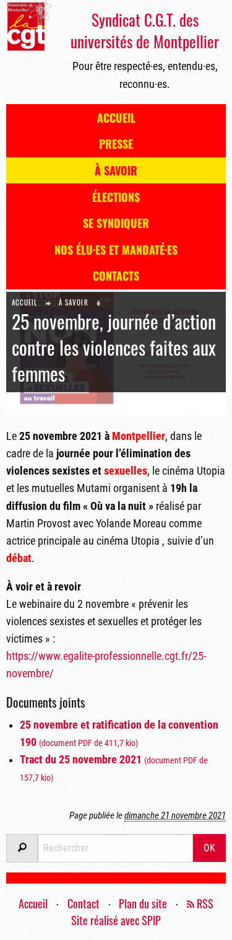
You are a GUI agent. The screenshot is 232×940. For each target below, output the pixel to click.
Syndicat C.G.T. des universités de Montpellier (145, 30)
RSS (203, 903)
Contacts (116, 276)
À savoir (116, 170)
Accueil (116, 118)
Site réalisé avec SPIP (116, 920)
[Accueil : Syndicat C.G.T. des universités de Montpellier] (29, 25)
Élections (116, 197)
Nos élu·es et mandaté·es (116, 250)
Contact (83, 903)
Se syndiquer (116, 223)
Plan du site (143, 903)
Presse (116, 144)
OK (209, 848)
